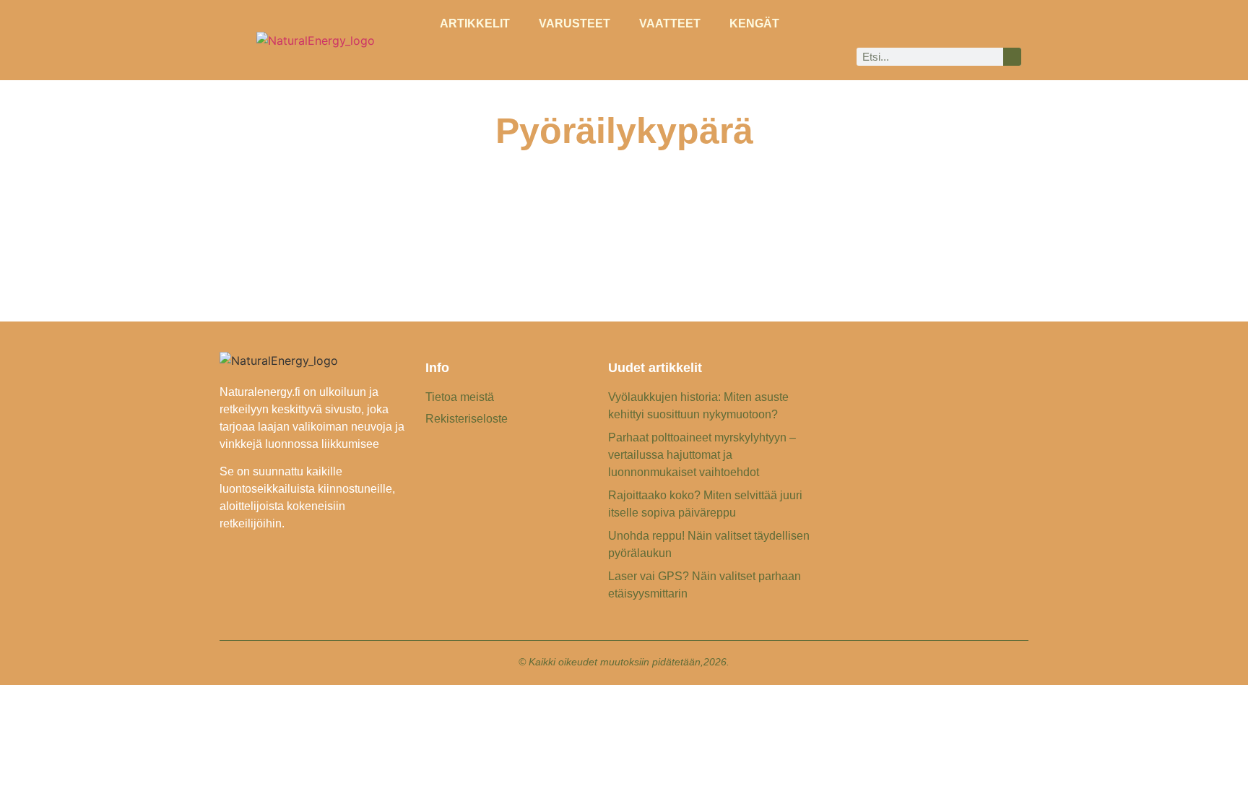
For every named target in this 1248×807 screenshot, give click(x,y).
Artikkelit (475, 23)
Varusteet (574, 23)
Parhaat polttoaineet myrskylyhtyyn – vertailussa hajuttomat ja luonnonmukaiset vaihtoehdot (702, 454)
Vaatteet (670, 23)
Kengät (754, 23)
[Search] (1012, 57)
